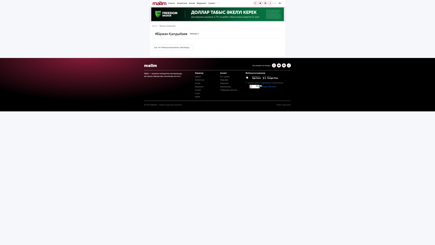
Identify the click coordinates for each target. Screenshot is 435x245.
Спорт (197, 93)
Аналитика (182, 3)
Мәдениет (202, 3)
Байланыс (224, 83)
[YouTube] (260, 3)
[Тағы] (218, 3)
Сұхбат (198, 90)
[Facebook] (265, 3)
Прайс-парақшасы (284, 105)
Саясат (171, 3)
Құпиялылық (225, 87)
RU (280, 3)
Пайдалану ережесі (228, 90)
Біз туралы (225, 76)
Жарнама (224, 80)
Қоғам (192, 3)
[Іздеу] (275, 3)
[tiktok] (270, 3)
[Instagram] (255, 3)
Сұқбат (211, 3)
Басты (154, 26)
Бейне (197, 97)
